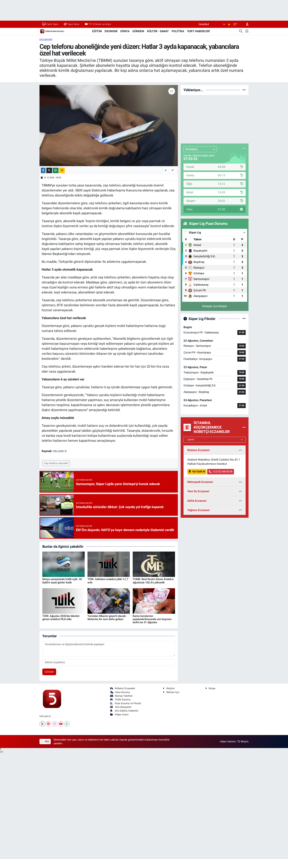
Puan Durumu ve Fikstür (128, 703)
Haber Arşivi (121, 714)
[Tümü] (244, 89)
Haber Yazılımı (228, 741)
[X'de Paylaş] (49, 170)
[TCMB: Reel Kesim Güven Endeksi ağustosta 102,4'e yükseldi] (154, 564)
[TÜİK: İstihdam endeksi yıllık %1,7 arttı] (109, 564)
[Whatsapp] (67, 724)
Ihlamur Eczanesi (198, 450)
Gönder (49, 671)
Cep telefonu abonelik (56, 463)
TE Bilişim (242, 741)
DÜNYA (125, 31)
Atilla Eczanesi (196, 500)
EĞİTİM (97, 31)
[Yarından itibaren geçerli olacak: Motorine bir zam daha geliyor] (109, 600)
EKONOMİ (111, 31)
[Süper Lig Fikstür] (244, 318)
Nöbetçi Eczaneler (125, 688)
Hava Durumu (122, 692)
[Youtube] (61, 724)
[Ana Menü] (246, 31)
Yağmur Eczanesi (198, 510)
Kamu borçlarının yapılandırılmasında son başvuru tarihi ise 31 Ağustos (152, 619)
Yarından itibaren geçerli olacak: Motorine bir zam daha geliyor (107, 617)
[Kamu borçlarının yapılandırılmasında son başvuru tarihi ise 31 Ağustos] (154, 600)
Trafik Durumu (122, 699)
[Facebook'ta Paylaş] (43, 170)
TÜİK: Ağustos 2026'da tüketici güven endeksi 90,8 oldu (60, 617)
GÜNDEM (138, 31)
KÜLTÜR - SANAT (158, 31)
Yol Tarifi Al (198, 471)
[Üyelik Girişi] (245, 24)
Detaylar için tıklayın (214, 306)
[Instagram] (54, 724)
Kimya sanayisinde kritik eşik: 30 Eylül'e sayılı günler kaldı (62, 581)
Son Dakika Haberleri (126, 710)
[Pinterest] (48, 724)
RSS (46, 741)
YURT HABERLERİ (198, 31)
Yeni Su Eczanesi (198, 491)
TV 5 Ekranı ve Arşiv (100, 24)
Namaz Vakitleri (124, 695)
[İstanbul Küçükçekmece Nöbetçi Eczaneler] (244, 427)
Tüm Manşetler (123, 707)
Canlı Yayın (52, 24)
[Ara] (241, 31)
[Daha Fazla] (62, 170)
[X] (42, 724)
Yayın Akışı (73, 24)
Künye (212, 688)
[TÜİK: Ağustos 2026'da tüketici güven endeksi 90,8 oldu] (63, 600)
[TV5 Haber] (52, 31)
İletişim (170, 688)
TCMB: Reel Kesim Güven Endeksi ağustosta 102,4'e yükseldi (153, 581)
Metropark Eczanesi (200, 482)
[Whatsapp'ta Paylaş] (55, 170)
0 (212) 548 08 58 (222, 471)
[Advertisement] (215, 118)
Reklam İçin (172, 692)
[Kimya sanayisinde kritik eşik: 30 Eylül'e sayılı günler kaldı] (63, 564)
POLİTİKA (178, 31)
